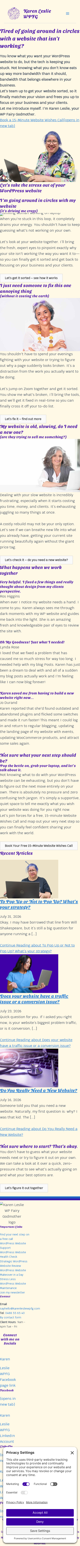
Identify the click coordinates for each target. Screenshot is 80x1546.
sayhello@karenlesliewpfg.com (20, 1308)
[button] (31, 278)
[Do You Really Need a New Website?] (29, 1067)
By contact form (10, 1317)
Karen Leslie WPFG (37, 13)
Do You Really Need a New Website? (38, 1090)
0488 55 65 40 (15, 1313)
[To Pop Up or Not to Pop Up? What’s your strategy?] (29, 879)
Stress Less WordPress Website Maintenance (13, 1283)
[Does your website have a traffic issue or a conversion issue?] (29, 973)
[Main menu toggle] (67, 13)
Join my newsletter (12, 1292)
